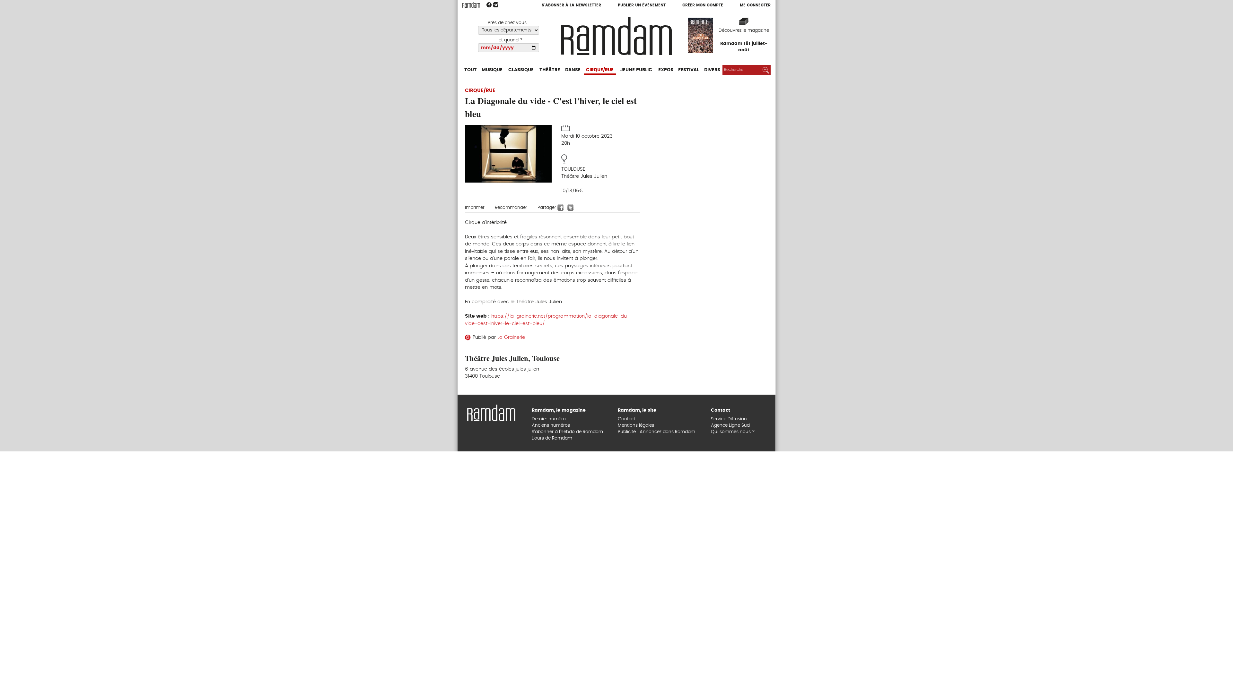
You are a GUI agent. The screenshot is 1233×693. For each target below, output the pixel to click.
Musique (497, 17)
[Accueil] (616, 35)
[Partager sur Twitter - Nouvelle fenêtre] (570, 207)
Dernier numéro (549, 660)
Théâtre (566, 17)
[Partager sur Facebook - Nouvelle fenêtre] (560, 207)
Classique (532, 17)
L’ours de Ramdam (552, 680)
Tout (472, 17)
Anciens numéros (551, 667)
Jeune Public (669, 17)
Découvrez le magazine (744, 30)
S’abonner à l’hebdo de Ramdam (567, 674)
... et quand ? (508, 40)
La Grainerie (511, 337)
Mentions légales (636, 667)
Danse (593, 17)
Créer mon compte (702, 5)
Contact (627, 660)
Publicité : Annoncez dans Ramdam (656, 674)
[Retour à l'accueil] (491, 654)
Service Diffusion (729, 660)
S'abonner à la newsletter (571, 5)
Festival (730, 17)
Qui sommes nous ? (733, 674)
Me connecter (755, 5)
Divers (758, 17)
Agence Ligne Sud (730, 667)
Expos (703, 17)
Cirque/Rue (625, 17)
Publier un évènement (642, 5)
